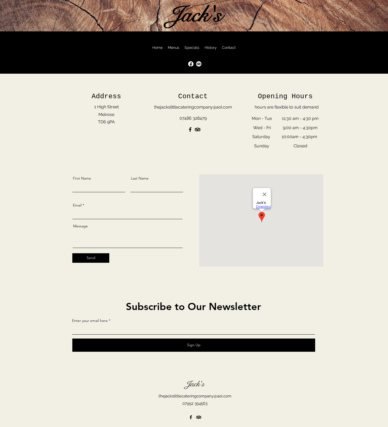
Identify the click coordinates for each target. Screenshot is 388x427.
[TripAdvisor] (198, 64)
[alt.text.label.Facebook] (190, 64)
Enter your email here (90, 320)
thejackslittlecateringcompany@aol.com (195, 396)
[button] (173, 47)
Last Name (140, 178)
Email (77, 205)
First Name (82, 178)
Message (80, 226)
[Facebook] (190, 129)
